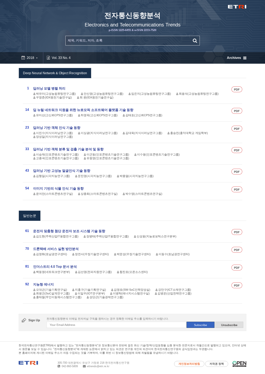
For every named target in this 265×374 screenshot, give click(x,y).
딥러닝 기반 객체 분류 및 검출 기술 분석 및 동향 (68, 149)
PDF (237, 89)
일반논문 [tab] (29, 215)
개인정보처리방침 (189, 363)
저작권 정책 (217, 363)
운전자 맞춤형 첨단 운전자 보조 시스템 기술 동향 (69, 231)
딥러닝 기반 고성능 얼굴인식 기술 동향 (61, 170)
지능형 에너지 (43, 284)
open (239, 364)
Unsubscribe (229, 325)
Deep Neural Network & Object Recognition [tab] (55, 73)
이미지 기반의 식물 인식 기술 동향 (58, 188)
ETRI (237, 7)
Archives (234, 58)
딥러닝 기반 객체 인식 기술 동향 (56, 127)
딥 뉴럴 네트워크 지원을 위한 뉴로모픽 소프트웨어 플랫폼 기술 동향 (83, 110)
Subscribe (200, 325)
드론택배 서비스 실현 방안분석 (56, 249)
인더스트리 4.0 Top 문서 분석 (55, 266)
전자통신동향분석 (133, 21)
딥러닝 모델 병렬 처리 (49, 88)
